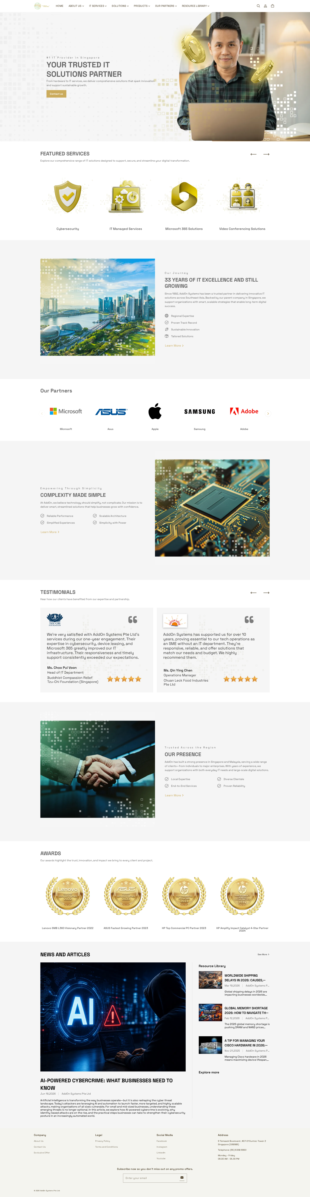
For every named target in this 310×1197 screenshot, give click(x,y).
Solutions (119, 6)
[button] (258, 6)
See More (262, 954)
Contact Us (40, 1146)
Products (141, 6)
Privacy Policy (102, 1141)
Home (59, 6)
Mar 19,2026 (232, 985)
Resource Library (194, 6)
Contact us (56, 93)
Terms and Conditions (106, 1146)
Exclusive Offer (42, 1152)
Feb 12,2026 (232, 1018)
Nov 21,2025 (232, 1050)
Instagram (162, 1146)
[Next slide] (266, 154)
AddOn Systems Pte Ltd (76, 1093)
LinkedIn (161, 1152)
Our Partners (164, 6)
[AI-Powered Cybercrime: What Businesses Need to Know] (113, 1016)
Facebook (162, 1141)
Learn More (173, 345)
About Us (75, 6)
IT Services (96, 6)
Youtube (161, 1158)
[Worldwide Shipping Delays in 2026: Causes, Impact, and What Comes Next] (210, 980)
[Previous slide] (253, 154)
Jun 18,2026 (48, 1093)
